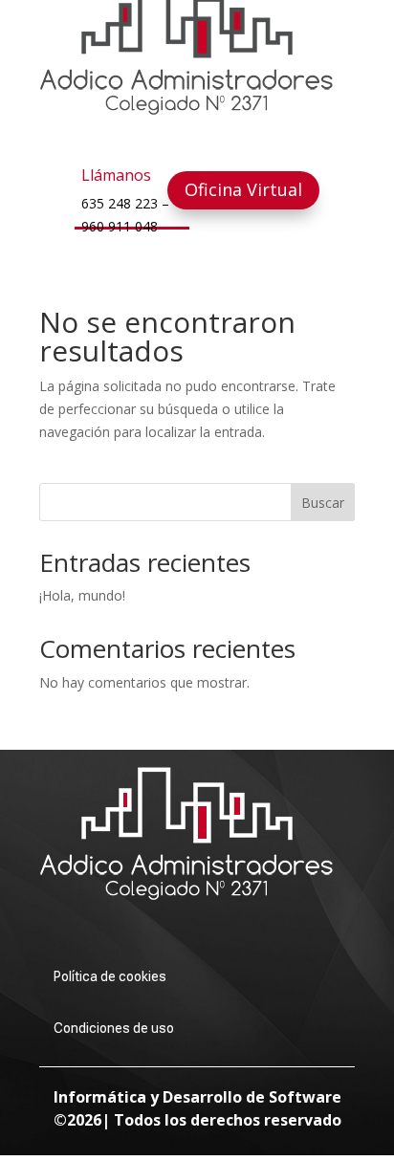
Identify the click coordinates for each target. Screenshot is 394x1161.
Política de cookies (110, 976)
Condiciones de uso (114, 1028)
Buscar (322, 502)
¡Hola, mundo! (82, 595)
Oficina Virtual (243, 189)
